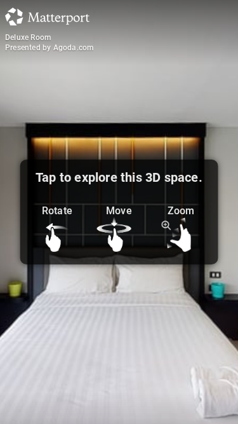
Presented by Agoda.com (49, 47)
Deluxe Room (28, 37)
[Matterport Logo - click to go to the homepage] (47, 16)
